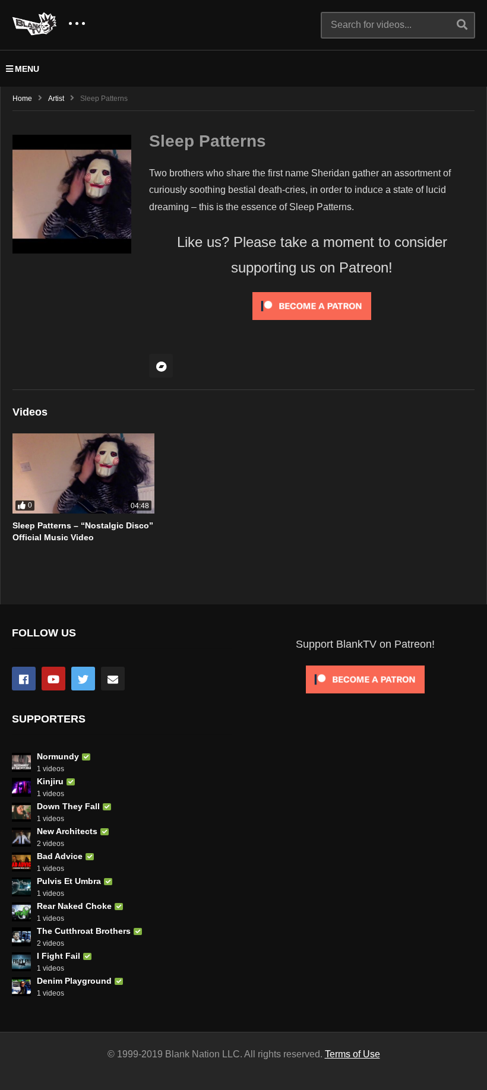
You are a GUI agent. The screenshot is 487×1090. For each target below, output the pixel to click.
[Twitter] (83, 678)
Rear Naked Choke (74, 906)
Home (22, 98)
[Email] (113, 678)
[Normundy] (21, 762)
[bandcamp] (161, 366)
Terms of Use (352, 1054)
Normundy (58, 756)
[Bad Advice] (21, 862)
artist (56, 98)
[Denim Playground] (21, 986)
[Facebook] (24, 678)
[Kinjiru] (21, 787)
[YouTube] (53, 678)
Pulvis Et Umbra (69, 881)
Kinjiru (50, 781)
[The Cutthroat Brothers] (21, 936)
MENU (27, 69)
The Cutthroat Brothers (84, 931)
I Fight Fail (58, 956)
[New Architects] (21, 837)
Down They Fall (68, 806)
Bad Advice (60, 856)
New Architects (67, 831)
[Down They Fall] (21, 812)
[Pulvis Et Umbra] (21, 886)
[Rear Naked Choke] (21, 911)
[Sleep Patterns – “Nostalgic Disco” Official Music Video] (83, 473)
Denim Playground (74, 981)
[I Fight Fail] (21, 961)
